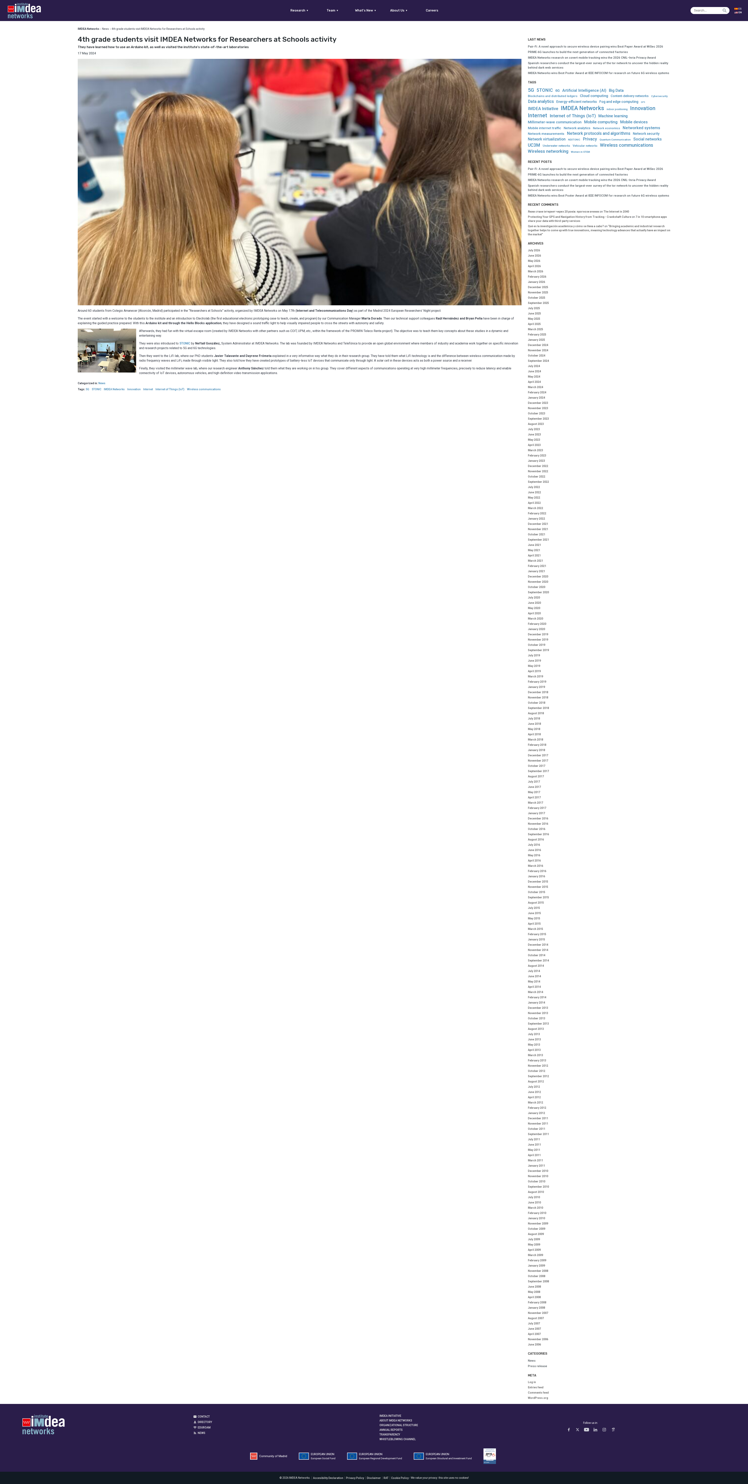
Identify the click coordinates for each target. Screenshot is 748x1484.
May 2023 (534, 439)
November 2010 (538, 1176)
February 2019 (537, 681)
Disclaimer (374, 1478)
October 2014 (536, 955)
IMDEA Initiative (543, 108)
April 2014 (534, 986)
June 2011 (534, 1144)
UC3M (534, 145)
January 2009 (536, 1265)
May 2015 (534, 918)
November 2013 (538, 1013)
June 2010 (534, 1202)
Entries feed (535, 1387)
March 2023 (535, 450)
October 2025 (536, 297)
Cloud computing (594, 96)
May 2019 (534, 665)
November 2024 (538, 350)
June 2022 (534, 492)
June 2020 (534, 602)
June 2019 (534, 660)
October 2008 (536, 1276)
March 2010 (535, 1207)
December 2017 (538, 755)
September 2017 (538, 771)
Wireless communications (204, 389)
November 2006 (538, 1339)
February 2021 (537, 566)
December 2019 (538, 634)
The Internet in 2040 (616, 211)
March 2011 (535, 1160)
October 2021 (536, 534)
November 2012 (538, 1065)
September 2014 (538, 960)
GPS (643, 102)
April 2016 (534, 860)
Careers (432, 10)
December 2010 (538, 1170)
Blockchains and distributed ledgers (552, 96)
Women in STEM (580, 152)
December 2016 (538, 818)
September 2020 (538, 592)
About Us (399, 10)
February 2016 (537, 871)
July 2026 (534, 250)
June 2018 (534, 723)
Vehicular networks (585, 145)
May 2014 (534, 981)
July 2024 (534, 366)
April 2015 (534, 923)
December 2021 (538, 523)
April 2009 (534, 1249)
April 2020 (534, 613)
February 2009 (537, 1260)
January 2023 (536, 460)
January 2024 (536, 397)
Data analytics (541, 101)
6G (557, 91)
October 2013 (536, 1018)
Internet (148, 389)
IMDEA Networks (114, 389)
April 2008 (534, 1297)
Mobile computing (600, 122)
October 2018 (536, 702)
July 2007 (534, 1323)
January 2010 (536, 1218)
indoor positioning (617, 109)
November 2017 (538, 760)
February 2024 (537, 392)
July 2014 (534, 971)
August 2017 (536, 776)
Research (299, 10)
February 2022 (537, 513)
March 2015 (535, 928)
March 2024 (535, 387)
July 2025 (534, 308)
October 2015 (536, 892)
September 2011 (538, 1134)
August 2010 (536, 1192)
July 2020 (534, 597)
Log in (532, 1382)
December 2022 (538, 466)
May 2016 (534, 855)
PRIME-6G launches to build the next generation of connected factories (578, 52)
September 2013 (538, 1023)
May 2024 (534, 376)
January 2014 (536, 1002)
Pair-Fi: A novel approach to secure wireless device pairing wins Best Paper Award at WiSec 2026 (595, 46)
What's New (365, 10)
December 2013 (538, 1007)
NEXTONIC (574, 139)
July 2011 (534, 1139)
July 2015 (534, 907)
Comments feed (538, 1392)
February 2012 (537, 1107)
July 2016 (534, 844)
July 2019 (534, 655)
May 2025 (534, 318)
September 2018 (538, 708)
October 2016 (536, 829)
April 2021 (534, 555)
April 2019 (534, 671)
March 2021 (535, 560)
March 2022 (535, 508)
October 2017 (536, 765)
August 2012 (536, 1081)
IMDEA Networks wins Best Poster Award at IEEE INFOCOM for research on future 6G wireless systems (598, 73)
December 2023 (538, 402)
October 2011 (536, 1128)
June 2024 (534, 371)
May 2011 (534, 1149)
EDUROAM (204, 1427)
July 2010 (534, 1197)
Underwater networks (556, 145)
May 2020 (534, 608)
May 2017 (534, 792)
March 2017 (535, 802)
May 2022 (534, 497)
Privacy (590, 139)
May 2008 (534, 1291)
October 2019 (536, 644)
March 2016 (535, 865)
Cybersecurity (659, 96)
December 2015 (538, 881)
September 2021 (538, 539)
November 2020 (538, 581)
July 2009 (534, 1239)
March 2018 (535, 739)
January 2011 (536, 1165)
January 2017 (536, 813)
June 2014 (534, 976)
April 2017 (534, 797)
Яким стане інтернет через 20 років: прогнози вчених (563, 211)
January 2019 (536, 687)
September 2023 (538, 418)
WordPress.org (538, 1397)
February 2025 (537, 334)
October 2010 (536, 1181)
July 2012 (534, 1086)
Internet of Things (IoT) (169, 389)
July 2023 (534, 429)
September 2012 (538, 1076)
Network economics (606, 128)
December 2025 (538, 287)
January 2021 (536, 571)
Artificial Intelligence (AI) (584, 90)
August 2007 (536, 1318)
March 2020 (535, 618)
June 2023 (534, 434)
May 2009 (534, 1244)
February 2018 (537, 744)
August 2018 (536, 713)
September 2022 (538, 481)
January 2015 (536, 939)
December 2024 (538, 345)
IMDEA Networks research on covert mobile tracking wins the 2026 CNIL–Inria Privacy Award (592, 57)
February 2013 (537, 1060)
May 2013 (534, 1044)
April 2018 (534, 734)
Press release (537, 1366)
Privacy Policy (355, 1478)
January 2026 (536, 281)
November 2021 (538, 529)
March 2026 (535, 271)
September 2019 (538, 650)
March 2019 (535, 676)
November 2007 (538, 1313)
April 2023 (534, 445)
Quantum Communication (615, 139)
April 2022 (534, 502)
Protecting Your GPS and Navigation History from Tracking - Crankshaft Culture (579, 216)
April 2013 (534, 1049)
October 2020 (536, 587)
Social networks (647, 139)
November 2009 (538, 1223)
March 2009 (535, 1255)
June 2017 (534, 786)
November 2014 (538, 950)
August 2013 (536, 1028)
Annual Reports (391, 1429)
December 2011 (538, 1118)
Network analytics (577, 128)
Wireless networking (548, 151)
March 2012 (535, 1102)
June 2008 (534, 1286)
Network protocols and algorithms (598, 133)
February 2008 (537, 1302)
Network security (646, 134)
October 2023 (536, 413)
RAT (386, 1478)
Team (333, 10)
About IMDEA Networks (395, 1420)
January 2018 (536, 750)
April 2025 (534, 324)
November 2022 (538, 471)
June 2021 (534, 544)
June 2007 (534, 1328)
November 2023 (538, 408)
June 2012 (534, 1092)
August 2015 (536, 902)
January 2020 (536, 629)
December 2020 (538, 576)
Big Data (616, 90)
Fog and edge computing (618, 102)
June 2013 (534, 1039)
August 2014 (536, 965)
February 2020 (537, 623)
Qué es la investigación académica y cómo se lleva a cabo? (566, 226)
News (105, 28)
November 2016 (538, 823)
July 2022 (534, 487)
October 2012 (536, 1071)
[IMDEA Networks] (24, 10)
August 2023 (536, 424)
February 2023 (537, 455)
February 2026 (537, 276)
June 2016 (534, 850)
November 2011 (538, 1123)
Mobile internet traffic (544, 128)
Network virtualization (546, 139)
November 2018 (538, 697)
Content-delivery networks (630, 96)
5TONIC (184, 343)
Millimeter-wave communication (554, 122)
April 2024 (534, 381)
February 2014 (537, 997)
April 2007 (534, 1334)
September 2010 (538, 1186)
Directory (205, 1422)
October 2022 (536, 476)
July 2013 (534, 1034)
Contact (204, 1416)
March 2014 (535, 992)
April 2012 (534, 1097)
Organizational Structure (398, 1425)
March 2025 (535, 329)
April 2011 (534, 1155)
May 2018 (534, 729)
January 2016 (536, 876)
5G (87, 389)
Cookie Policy (400, 1478)
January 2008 (536, 1307)
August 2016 (536, 839)
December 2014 (538, 944)
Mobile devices (634, 122)
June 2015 (534, 913)
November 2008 (538, 1270)
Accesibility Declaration (328, 1478)
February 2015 (537, 934)
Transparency (389, 1434)
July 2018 (534, 718)
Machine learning (613, 116)
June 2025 (534, 313)
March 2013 (535, 1055)
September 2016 (538, 834)
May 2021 (534, 550)
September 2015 (538, 897)
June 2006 (534, 1344)
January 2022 (536, 518)
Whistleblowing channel (397, 1439)
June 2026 (534, 255)
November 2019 (538, 639)
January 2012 (536, 1113)
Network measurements (546, 134)
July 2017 (534, 781)
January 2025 (536, 339)
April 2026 (534, 266)
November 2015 (538, 886)
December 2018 (538, 692)
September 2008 (538, 1281)
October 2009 (536, 1228)
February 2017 (537, 808)
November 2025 (538, 292)
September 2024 (538, 360)
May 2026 (534, 260)
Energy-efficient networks (576, 102)
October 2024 (536, 355)
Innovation (134, 389)
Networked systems (641, 127)
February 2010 (537, 1213)
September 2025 (538, 303)
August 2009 (536, 1234)
